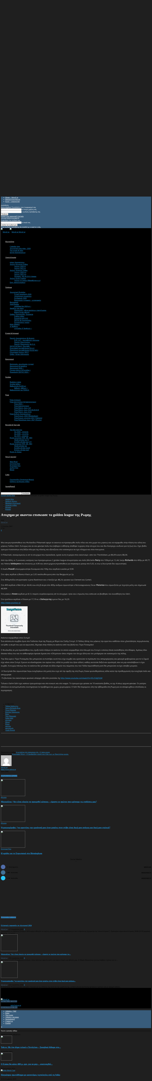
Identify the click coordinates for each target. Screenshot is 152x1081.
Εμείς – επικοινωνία (12, 201)
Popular (8, 509)
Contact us (9, 1021)
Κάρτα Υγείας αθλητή (21, 312)
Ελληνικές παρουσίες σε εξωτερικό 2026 (16, 925)
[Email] (38, 742)
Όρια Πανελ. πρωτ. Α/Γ (22, 408)
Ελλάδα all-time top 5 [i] (22, 442)
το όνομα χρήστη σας (28, 209)
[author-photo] (6, 765)
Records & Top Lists (12, 425)
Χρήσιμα (8, 287)
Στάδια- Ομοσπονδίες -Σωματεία (21, 314)
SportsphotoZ (10, 1019)
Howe (7, 722)
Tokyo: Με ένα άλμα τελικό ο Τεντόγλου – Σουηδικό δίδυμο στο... (31, 1047)
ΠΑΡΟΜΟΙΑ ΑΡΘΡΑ (9, 776)
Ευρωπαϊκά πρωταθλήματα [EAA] (22, 348)
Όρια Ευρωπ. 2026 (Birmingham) (26, 416)
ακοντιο (8, 726)
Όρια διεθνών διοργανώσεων (20, 414)
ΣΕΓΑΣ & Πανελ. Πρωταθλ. (20, 346)
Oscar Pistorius (10, 710)
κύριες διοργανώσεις (17, 262)
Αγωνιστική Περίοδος (17, 292)
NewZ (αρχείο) (10, 457)
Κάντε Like (147, 867)
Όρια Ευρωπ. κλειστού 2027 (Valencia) (28, 418)
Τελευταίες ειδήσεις (8, 917)
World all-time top (20, 446)
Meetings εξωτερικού (12, 503)
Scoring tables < (15, 384)
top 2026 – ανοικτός (21, 432)
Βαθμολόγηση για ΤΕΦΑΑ (19, 390)
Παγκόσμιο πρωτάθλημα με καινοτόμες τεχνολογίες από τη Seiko (30, 1075)
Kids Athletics (15, 324)
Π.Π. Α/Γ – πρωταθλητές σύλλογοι (26, 340)
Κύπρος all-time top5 (21, 450)
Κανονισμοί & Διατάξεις (18, 366)
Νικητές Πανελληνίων (22, 342)
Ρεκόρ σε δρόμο (15, 452)
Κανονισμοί (9, 359)
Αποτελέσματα (10, 257)
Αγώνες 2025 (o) (20, 274)
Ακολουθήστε (146, 872)
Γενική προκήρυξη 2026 (22, 294)
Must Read (13, 462)
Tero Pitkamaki (10, 716)
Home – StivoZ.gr (11, 197)
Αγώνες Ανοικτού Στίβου (18, 270)
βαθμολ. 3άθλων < (21, 388)
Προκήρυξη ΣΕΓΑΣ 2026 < (19, 372)
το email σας (25, 222)
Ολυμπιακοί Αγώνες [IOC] (19, 352)
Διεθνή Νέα (14, 468)
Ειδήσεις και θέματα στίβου (19, 482)
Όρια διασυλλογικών (21, 406)
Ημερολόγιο (9, 242)
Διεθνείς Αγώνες (11, 501)
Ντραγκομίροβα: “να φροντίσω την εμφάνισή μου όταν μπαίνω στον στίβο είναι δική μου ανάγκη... (38, 981)
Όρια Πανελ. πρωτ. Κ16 (22, 412)
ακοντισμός (9, 728)
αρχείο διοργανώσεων (17, 252)
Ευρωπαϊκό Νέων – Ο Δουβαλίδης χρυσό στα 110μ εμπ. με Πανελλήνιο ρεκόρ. (40, 754)
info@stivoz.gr (16, 1005)
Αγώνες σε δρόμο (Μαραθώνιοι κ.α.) (27, 280)
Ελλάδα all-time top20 (22, 448)
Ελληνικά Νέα (15, 464)
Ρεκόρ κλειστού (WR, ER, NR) (21, 438)
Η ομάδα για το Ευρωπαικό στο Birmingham (21, 853)
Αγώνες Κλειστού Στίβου (19, 264)
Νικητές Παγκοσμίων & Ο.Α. (24, 344)
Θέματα (8, 507)
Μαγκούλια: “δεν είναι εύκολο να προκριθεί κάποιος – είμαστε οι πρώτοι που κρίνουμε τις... (36, 954)
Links (7, 475)
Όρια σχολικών (15, 400)
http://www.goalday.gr (11, 602)
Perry (7, 714)
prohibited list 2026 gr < (22, 306)
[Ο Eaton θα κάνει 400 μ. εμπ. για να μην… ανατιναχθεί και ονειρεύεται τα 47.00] (6, 1060)
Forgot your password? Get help (12, 216)
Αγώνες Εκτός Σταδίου (18, 278)
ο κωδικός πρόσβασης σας (30, 212)
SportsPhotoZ (10, 486)
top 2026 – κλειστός (21, 434)
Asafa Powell (10, 730)
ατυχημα (8, 720)
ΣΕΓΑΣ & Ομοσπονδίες (22, 320)
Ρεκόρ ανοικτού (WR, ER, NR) (21, 444)
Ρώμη (7, 724)
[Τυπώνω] (46, 742)
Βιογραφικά (14, 302)
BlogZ (12, 470)
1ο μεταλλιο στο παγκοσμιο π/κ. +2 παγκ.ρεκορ (33, 752)
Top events (9, 1015)
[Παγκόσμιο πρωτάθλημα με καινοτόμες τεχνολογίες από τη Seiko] (8, 1070)
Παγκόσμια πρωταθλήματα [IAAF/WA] (24, 350)
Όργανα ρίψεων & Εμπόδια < (20, 370)
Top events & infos (16, 250)
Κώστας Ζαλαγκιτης (12, 712)
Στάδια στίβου (19, 316)
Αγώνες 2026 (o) (20, 272)
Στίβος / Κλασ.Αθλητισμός (19, 354)
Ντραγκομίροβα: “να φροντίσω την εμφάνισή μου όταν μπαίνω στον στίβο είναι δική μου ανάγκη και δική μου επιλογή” (55, 827)
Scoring (8, 377)
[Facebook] (22, 742)
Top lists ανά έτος (16, 430)
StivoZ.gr (4, 522)
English (8, 1023)
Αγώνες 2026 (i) (20, 266)
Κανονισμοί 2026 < (17, 368)
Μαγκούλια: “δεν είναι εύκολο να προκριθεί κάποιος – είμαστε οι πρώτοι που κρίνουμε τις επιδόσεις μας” (49, 802)
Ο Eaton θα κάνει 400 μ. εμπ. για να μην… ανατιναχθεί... (27, 1064)
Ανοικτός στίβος (11, 505)
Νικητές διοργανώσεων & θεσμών (22, 338)
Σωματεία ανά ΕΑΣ (21, 318)
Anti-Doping (14, 304)
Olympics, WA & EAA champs (25, 276)
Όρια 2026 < (18, 404)
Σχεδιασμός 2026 (20, 298)
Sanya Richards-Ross (12, 708)
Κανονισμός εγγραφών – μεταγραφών (27, 300)
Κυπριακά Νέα (15, 466)
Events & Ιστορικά (12, 333)
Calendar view (15, 246)
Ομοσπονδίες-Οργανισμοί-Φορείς (22, 480)
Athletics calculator (12, 1017)
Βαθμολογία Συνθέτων (18, 386)
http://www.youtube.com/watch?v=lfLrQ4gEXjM (81, 678)
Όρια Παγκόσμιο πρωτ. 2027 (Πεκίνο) (28, 420)
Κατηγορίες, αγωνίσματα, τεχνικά (21, 364)
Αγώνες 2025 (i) (20, 268)
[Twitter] (30, 742)
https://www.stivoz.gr (8, 769)
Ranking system (15, 382)
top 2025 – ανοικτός (21, 436)
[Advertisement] (27, 534)
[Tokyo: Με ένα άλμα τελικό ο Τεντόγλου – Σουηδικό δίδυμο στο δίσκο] (6, 1043)
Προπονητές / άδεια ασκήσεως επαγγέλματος (30, 310)
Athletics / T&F (10, 1011)
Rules (7, 1013)
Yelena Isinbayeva (11, 706)
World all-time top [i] (21, 440)
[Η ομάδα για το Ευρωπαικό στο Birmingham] (13, 847)
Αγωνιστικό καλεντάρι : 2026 (20, 248)
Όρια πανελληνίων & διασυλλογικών (23, 402)
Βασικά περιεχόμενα (12, 199)
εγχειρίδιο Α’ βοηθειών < (23, 328)
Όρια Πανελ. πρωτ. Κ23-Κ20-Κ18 (26, 410)
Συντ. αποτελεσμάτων (17, 282)
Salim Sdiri (9, 718)
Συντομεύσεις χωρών (21, 322)
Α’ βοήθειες (14, 326)
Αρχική (3, 495)
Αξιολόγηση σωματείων (22, 296)
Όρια (7, 395)
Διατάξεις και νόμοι (17, 308)
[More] (54, 741)
